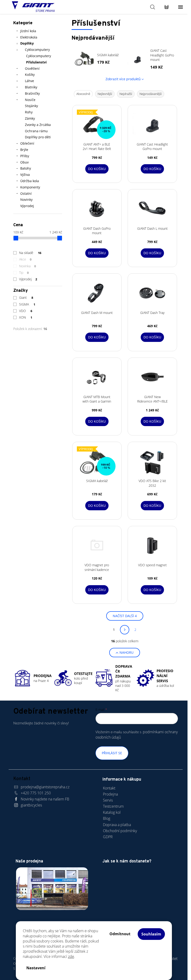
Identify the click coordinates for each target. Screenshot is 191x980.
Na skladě (30, 252)
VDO (25, 311)
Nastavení (35, 967)
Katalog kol (112, 812)
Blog (106, 818)
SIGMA (27, 304)
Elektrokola (28, 37)
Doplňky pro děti (38, 137)
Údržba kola (29, 181)
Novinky (26, 199)
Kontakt (109, 788)
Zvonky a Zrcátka (38, 124)
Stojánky (31, 106)
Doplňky (27, 43)
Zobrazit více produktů (123, 79)
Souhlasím (151, 934)
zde (71, 956)
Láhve (29, 81)
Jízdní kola (28, 31)
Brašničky (32, 93)
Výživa (25, 174)
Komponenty (30, 187)
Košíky (30, 74)
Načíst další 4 (125, 616)
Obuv (24, 162)
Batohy (25, 168)
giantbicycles (31, 805)
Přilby (24, 156)
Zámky (30, 118)
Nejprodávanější (151, 94)
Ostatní (26, 193)
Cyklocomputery (37, 49)
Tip (24, 272)
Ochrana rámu (36, 131)
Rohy (29, 112)
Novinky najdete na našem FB (45, 799)
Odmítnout (119, 933)
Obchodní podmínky (120, 830)
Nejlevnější (105, 94)
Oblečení (27, 143)
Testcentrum (113, 806)
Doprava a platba (117, 824)
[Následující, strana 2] (124, 629)
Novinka (27, 266)
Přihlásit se (112, 753)
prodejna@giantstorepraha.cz (45, 786)
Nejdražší (125, 94)
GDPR (108, 836)
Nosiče (30, 99)
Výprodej (27, 206)
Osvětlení (32, 68)
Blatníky (31, 87)
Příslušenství (36, 62)
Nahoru (126, 652)
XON (25, 317)
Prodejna (110, 794)
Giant (26, 297)
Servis (108, 800)
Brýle (24, 149)
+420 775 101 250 (36, 793)
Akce (25, 259)
